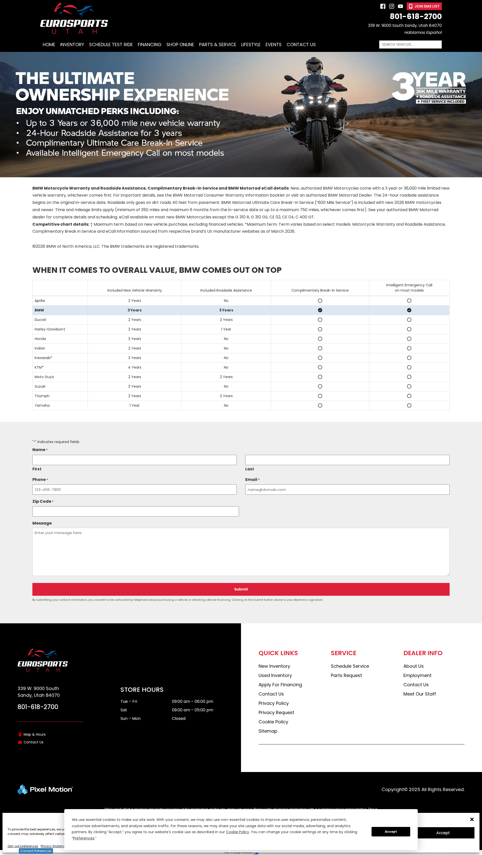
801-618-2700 (416, 16)
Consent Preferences (35, 851)
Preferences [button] (83, 838)
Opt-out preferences (23, 846)
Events (274, 44)
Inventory (72, 44)
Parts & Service (217, 44)
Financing (149, 44)
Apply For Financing (280, 684)
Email (252, 479)
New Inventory (274, 666)
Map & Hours (35, 734)
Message (42, 523)
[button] (471, 819)
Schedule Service (350, 666)
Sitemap (268, 731)
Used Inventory (275, 675)
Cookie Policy (273, 722)
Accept (443, 832)
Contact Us (301, 44)
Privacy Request (276, 712)
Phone (40, 479)
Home (49, 44)
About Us (413, 666)
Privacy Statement (55, 846)
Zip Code (43, 501)
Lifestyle (251, 44)
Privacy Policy (274, 703)
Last (249, 469)
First (36, 469)
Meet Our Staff (419, 694)
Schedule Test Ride (111, 44)
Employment (417, 675)
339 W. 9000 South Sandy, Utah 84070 (405, 25)
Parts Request (346, 675)
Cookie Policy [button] (237, 831)
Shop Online (180, 44)
